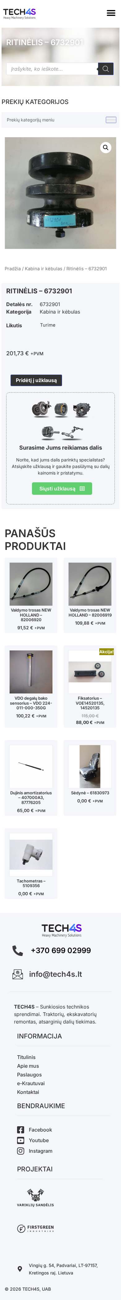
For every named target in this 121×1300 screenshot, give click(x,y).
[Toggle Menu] (111, 120)
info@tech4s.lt (55, 974)
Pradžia (13, 269)
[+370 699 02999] (17, 950)
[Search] (106, 69)
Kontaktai (28, 1092)
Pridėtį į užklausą (36, 380)
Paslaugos (29, 1074)
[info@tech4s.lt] (17, 974)
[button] (111, 13)
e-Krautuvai (31, 1083)
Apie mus (28, 1066)
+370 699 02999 (61, 950)
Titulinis (26, 1057)
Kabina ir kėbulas (43, 269)
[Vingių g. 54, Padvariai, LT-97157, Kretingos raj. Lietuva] (20, 1269)
